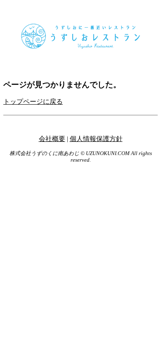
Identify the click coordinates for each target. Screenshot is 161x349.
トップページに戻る (33, 101)
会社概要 (52, 138)
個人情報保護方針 (96, 138)
